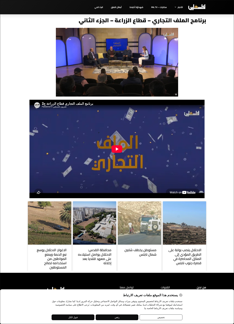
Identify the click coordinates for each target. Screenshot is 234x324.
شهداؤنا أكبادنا (136, 7)
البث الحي (98, 7)
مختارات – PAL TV (159, 7)
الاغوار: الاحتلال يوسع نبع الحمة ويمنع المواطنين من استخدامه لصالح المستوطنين (52, 258)
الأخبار (180, 7)
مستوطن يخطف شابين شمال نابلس (140, 252)
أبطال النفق (116, 7)
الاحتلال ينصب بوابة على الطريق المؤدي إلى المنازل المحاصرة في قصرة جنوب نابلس (184, 256)
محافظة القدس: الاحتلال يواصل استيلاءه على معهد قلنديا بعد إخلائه (94, 256)
